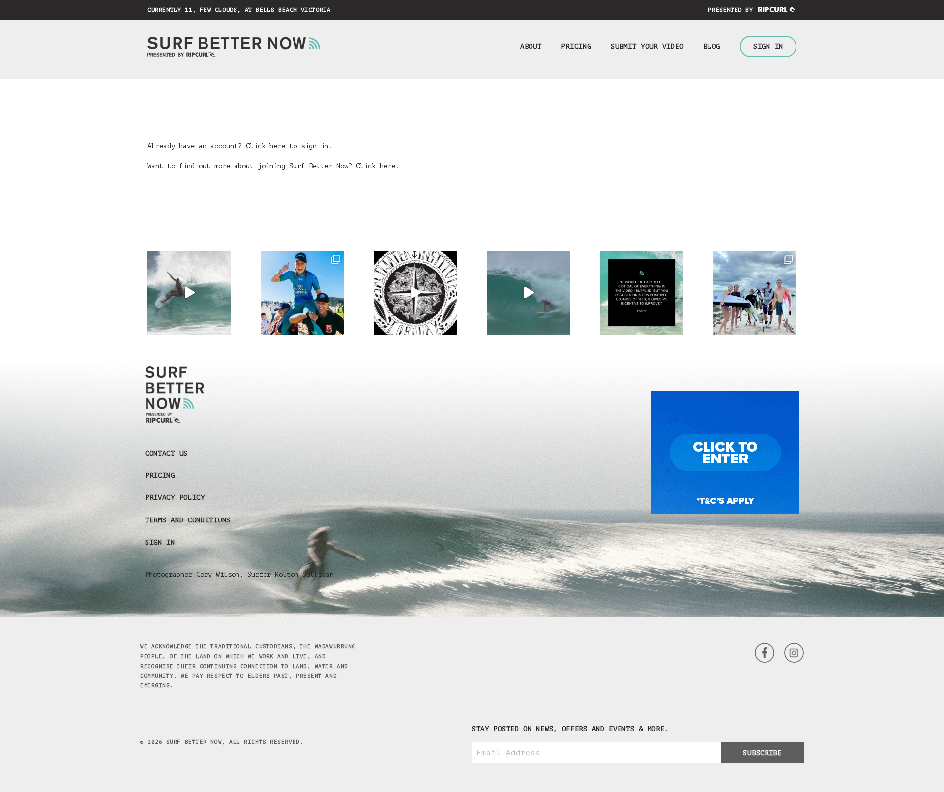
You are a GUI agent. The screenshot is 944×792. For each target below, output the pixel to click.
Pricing (576, 46)
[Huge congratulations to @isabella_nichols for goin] (302, 293)
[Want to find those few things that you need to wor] (641, 293)
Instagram (764, 653)
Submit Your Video (647, 46)
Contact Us (166, 453)
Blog (711, 46)
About (531, 46)
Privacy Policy (175, 497)
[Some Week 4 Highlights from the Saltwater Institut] (415, 293)
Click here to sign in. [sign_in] (289, 146)
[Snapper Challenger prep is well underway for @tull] (754, 293)
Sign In (768, 46)
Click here (375, 166)
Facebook (794, 653)
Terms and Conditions (188, 520)
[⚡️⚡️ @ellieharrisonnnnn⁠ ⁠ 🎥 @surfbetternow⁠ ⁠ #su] (189, 293)
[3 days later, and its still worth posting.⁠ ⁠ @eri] (528, 293)
